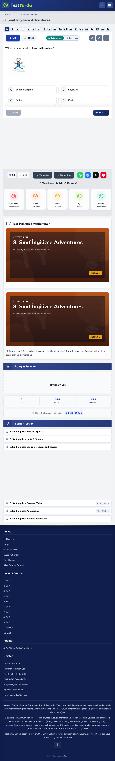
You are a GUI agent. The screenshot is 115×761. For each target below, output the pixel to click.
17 (92, 29)
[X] (96, 175)
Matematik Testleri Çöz (14, 668)
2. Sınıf (6, 585)
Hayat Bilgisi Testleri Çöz (15, 695)
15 (81, 29)
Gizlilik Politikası (10, 549)
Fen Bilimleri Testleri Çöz (15, 674)
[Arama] (102, 5)
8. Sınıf (6, 617)
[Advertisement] (57, 143)
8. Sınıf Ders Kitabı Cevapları (16, 648)
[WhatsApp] (80, 175)
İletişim (6, 544)
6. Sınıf (6, 606)
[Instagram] (57, 745)
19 (102, 29)
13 (70, 29)
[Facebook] (88, 175)
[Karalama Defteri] (92, 38)
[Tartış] (99, 38)
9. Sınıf (6, 622)
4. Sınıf (6, 596)
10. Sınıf (7, 627)
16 (86, 29)
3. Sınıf (6, 591)
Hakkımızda (8, 539)
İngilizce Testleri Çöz (13, 689)
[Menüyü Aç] (110, 5)
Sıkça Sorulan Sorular (13, 565)
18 (97, 29)
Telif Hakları (9, 560)
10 (54, 29)
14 (76, 29)
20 (107, 29)
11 (60, 29)
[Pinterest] (103, 175)
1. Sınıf (6, 580)
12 (65, 29)
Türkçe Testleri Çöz (12, 663)
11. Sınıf (7, 632)
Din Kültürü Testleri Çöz (14, 679)
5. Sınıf (6, 601)
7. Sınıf (6, 612)
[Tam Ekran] (106, 38)
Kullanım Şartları (11, 554)
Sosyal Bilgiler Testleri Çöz (16, 684)
